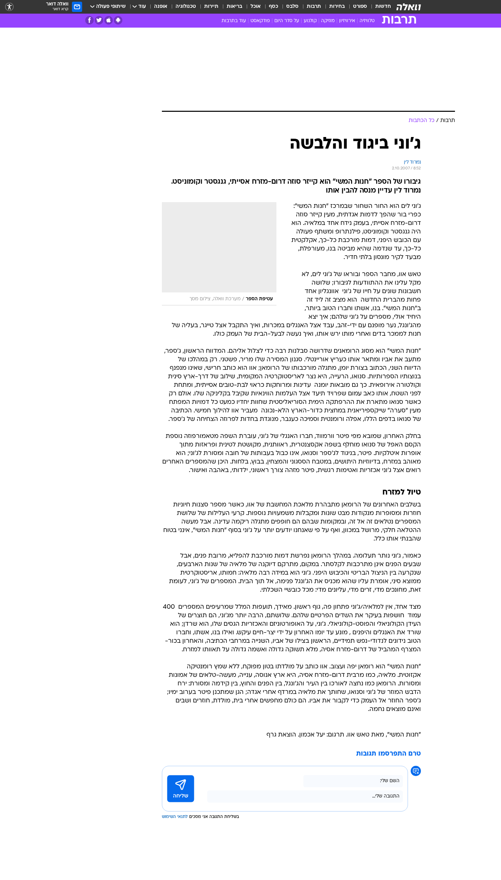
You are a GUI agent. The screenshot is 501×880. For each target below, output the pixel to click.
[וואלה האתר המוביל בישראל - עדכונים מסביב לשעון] (408, 6)
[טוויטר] (99, 20)
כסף (273, 6)
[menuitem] (379, 7)
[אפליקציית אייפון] (108, 20)
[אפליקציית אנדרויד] (118, 20)
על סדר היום (286, 21)
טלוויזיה (367, 21)
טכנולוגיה (186, 6)
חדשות (383, 6)
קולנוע (310, 21)
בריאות (234, 6)
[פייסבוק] (89, 20)
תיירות (211, 6)
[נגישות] (9, 7)
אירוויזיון (347, 21)
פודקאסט (260, 21)
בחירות (337, 6)
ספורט (360, 6)
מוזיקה (328, 21)
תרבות (314, 6)
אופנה (160, 6)
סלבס (292, 6)
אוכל (255, 6)
